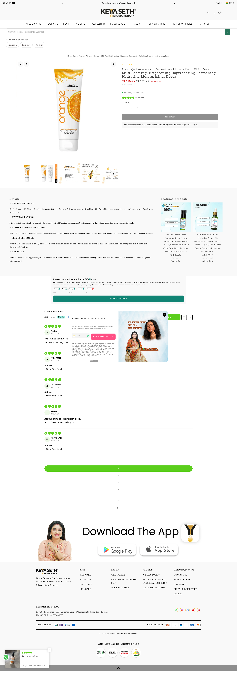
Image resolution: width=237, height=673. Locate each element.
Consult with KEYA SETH (103, 336)
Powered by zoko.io (93, 360)
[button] (74, 336)
